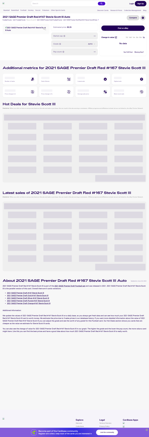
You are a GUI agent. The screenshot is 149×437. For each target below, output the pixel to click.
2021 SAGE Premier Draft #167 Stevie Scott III (25, 293)
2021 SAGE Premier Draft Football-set (69, 286)
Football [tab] (23, 10)
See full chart (128, 52)
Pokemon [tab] (45, 10)
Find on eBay (123, 28)
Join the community (107, 432)
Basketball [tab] (15, 10)
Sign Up (140, 4)
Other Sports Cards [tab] (58, 10)
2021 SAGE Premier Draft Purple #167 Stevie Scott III (28, 301)
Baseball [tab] (6, 10)
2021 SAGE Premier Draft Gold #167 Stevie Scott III (27, 296)
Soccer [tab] (38, 10)
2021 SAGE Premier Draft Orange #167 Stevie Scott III (28, 303)
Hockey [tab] (31, 10)
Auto (90, 44)
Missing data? (139, 52)
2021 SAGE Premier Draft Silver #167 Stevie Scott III (28, 298)
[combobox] (64, 3)
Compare (133, 18)
